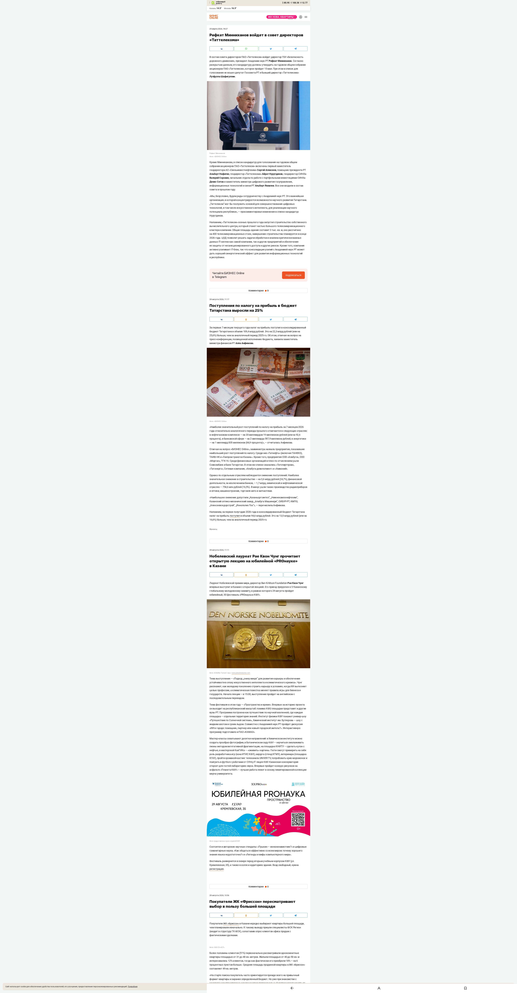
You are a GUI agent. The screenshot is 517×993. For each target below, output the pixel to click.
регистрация (216, 868)
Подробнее (132, 986)
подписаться (293, 275)
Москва (227, 8)
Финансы (213, 529)
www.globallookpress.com (241, 673)
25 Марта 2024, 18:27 (218, 29)
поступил (235, 515)
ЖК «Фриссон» (231, 923)
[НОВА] (281, 17)
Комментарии (259, 290)
